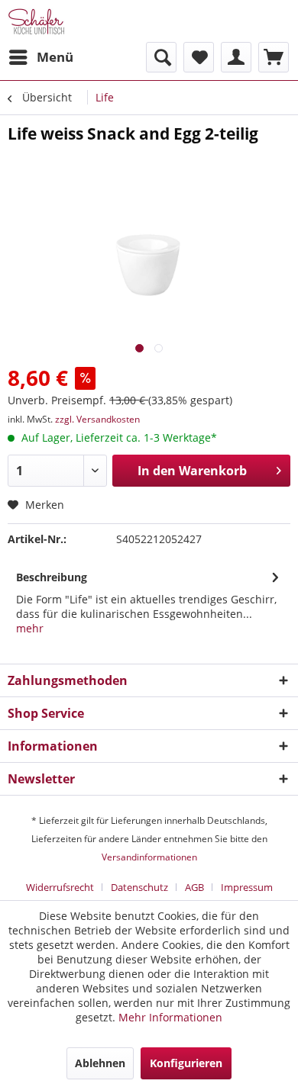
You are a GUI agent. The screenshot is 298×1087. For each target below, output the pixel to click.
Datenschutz (139, 887)
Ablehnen (100, 1063)
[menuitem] (40, 57)
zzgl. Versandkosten (97, 419)
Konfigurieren (186, 1063)
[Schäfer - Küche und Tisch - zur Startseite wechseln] (36, 21)
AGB (194, 887)
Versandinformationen (149, 857)
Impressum (247, 887)
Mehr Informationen (170, 1017)
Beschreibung (51, 577)
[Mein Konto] (236, 57)
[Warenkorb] (273, 57)
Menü (55, 57)
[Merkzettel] (198, 57)
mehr (30, 628)
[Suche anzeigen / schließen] (161, 57)
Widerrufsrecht (60, 887)
